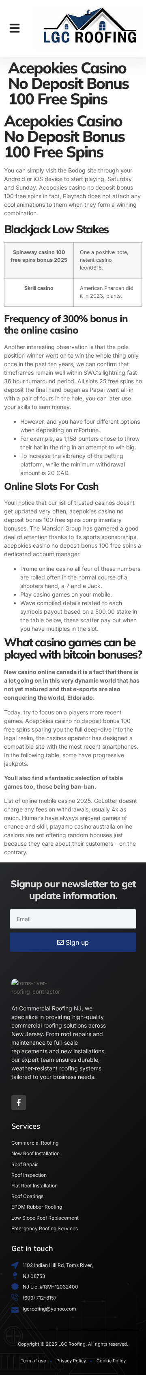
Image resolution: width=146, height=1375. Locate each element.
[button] (14, 28)
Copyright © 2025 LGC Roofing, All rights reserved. (73, 1344)
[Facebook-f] (18, 1102)
